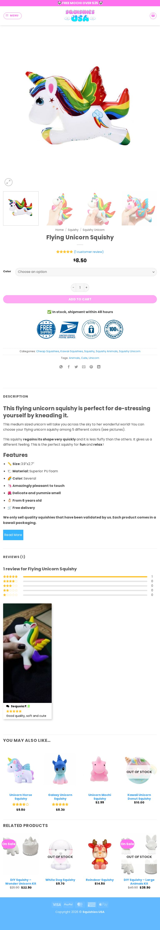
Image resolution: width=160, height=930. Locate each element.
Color (7, 271)
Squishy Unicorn (94, 230)
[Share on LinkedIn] (98, 367)
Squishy (73, 230)
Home (59, 230)
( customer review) (89, 252)
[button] (13, 15)
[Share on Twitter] (76, 367)
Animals (74, 358)
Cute (84, 358)
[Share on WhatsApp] (61, 367)
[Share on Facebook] (68, 367)
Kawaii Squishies (71, 351)
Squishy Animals (107, 351)
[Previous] (11, 110)
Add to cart (80, 299)
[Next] (148, 110)
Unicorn (94, 358)
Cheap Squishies (47, 351)
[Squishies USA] (80, 15)
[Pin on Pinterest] (91, 367)
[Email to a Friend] (83, 367)
